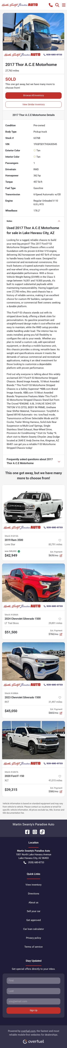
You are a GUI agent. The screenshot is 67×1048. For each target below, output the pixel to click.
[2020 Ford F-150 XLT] (33, 744)
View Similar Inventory (33, 104)
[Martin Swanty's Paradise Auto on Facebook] (26, 831)
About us (33, 902)
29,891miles (55, 623)
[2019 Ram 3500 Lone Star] (33, 508)
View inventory (33, 884)
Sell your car (33, 911)
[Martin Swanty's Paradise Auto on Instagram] (33, 831)
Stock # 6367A (11, 772)
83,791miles (55, 544)
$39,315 (11, 790)
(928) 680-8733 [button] (36, 862)
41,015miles (55, 780)
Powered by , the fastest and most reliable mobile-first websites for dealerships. (33, 1033)
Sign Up (33, 1010)
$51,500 (11, 632)
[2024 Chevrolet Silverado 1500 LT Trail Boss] (33, 587)
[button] (50, 5)
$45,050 (11, 711)
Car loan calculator (33, 929)
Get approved (33, 920)
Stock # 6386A (11, 693)
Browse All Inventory (33, 95)
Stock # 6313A (11, 536)
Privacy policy (33, 937)
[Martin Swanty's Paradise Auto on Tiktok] (41, 831)
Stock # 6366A (11, 614)
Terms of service (33, 946)
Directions (33, 893)
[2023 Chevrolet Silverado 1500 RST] (33, 665)
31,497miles (55, 701)
